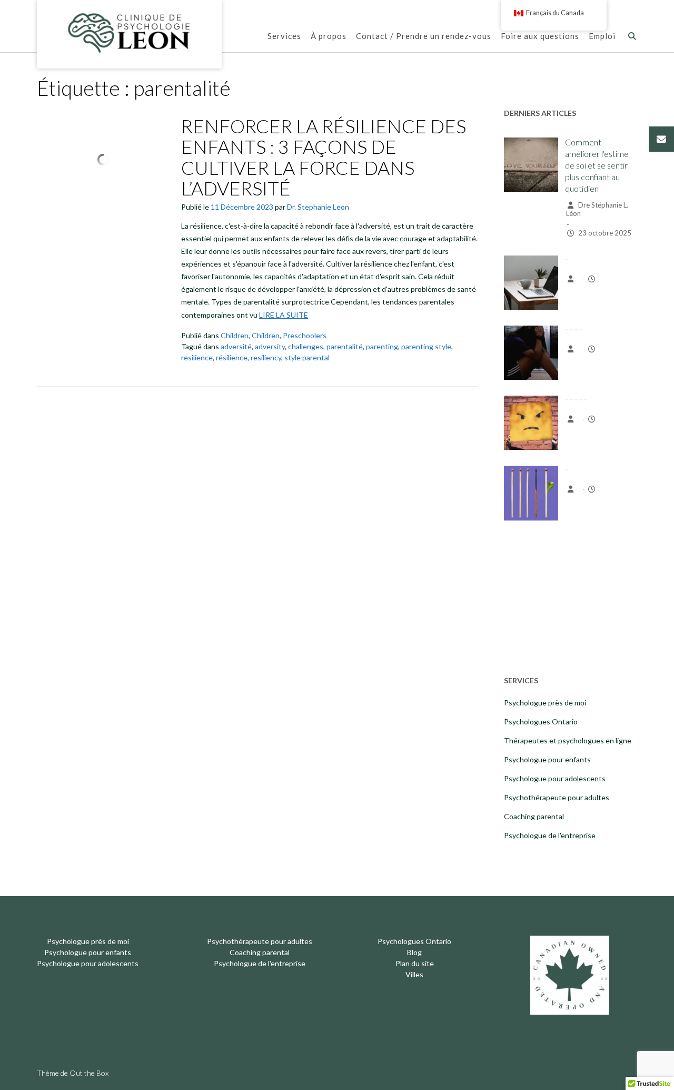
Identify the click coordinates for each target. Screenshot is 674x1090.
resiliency (266, 357)
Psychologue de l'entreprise (550, 835)
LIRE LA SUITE (283, 314)
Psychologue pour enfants (547, 759)
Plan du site (414, 963)
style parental (307, 357)
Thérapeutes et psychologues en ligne (567, 740)
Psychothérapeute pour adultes (556, 797)
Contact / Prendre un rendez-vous (423, 36)
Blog (414, 952)
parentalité (344, 346)
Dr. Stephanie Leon (318, 206)
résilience (231, 357)
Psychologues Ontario (541, 721)
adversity (270, 346)
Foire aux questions (540, 36)
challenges (305, 346)
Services (284, 36)
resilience (197, 357)
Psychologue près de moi (545, 702)
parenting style (426, 346)
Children (235, 335)
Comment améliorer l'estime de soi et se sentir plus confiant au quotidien (597, 165)
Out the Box (89, 1072)
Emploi (602, 36)
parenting (382, 346)
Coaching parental (534, 816)
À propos (328, 36)
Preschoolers (304, 335)
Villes (414, 974)
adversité (236, 346)
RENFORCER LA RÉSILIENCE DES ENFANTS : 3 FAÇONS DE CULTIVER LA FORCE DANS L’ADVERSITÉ (323, 157)
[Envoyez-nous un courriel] (661, 139)
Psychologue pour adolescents (555, 778)
